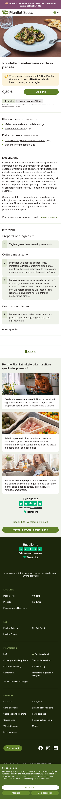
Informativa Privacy (12, 666)
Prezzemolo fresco (15, 128)
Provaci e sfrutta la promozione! (30, 529)
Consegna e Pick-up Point (15, 660)
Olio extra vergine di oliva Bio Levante (25, 140)
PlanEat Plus (9, 596)
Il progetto (37, 701)
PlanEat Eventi (38, 628)
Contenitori (8, 672)
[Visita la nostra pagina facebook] (40, 748)
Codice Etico (9, 720)
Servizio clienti (42, 654)
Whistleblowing (10, 726)
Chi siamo (7, 701)
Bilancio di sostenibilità (42, 708)
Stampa (31, 351)
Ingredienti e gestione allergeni (42, 674)
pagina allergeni (48, 217)
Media (35, 726)
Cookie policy (38, 666)
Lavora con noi (10, 732)
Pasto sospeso (39, 714)
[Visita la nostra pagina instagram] (48, 748)
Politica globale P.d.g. (42, 720)
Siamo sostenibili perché (14, 714)
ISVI (21, 573)
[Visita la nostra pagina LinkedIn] (56, 748)
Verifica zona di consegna (15, 681)
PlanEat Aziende (11, 628)
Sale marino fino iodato (17, 144)
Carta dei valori (10, 708)
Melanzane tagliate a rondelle (20, 124)
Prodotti (7, 602)
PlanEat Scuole (10, 634)
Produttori (36, 602)
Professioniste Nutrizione (15, 608)
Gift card (36, 596)
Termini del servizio (41, 660)
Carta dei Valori (31, 576)
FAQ (5, 654)
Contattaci (13, 748)
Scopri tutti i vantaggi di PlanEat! (30, 522)
